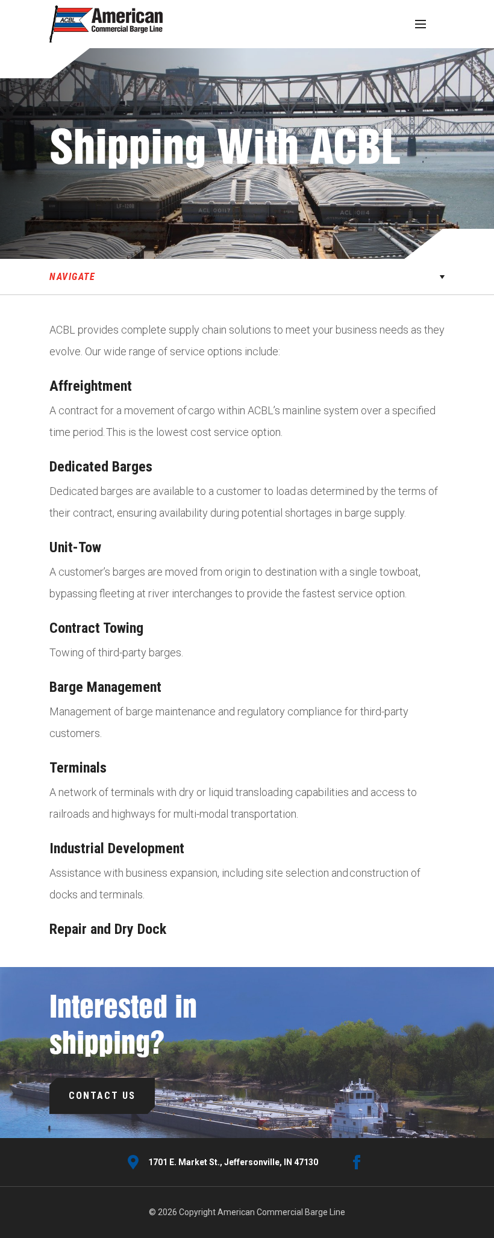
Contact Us (102, 1095)
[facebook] (357, 1162)
